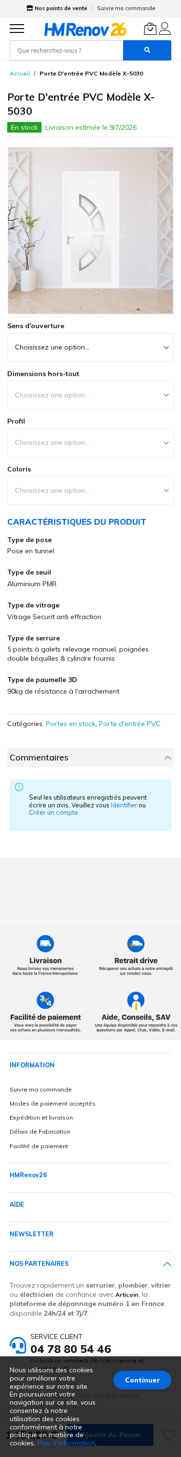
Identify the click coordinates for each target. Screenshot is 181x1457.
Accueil (20, 73)
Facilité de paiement (39, 1146)
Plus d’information (66, 1443)
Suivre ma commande (126, 8)
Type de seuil (29, 572)
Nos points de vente (61, 8)
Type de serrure (33, 638)
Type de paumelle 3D (42, 679)
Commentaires (39, 757)
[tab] (90, 757)
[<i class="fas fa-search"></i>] (147, 50)
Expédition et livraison (41, 1117)
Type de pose (29, 539)
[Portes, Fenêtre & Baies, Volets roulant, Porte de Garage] (85, 29)
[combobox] (66, 50)
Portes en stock (71, 723)
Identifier (125, 805)
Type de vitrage (33, 605)
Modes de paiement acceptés (53, 1103)
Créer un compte (53, 812)
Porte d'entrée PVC (130, 723)
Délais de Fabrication (40, 1131)
